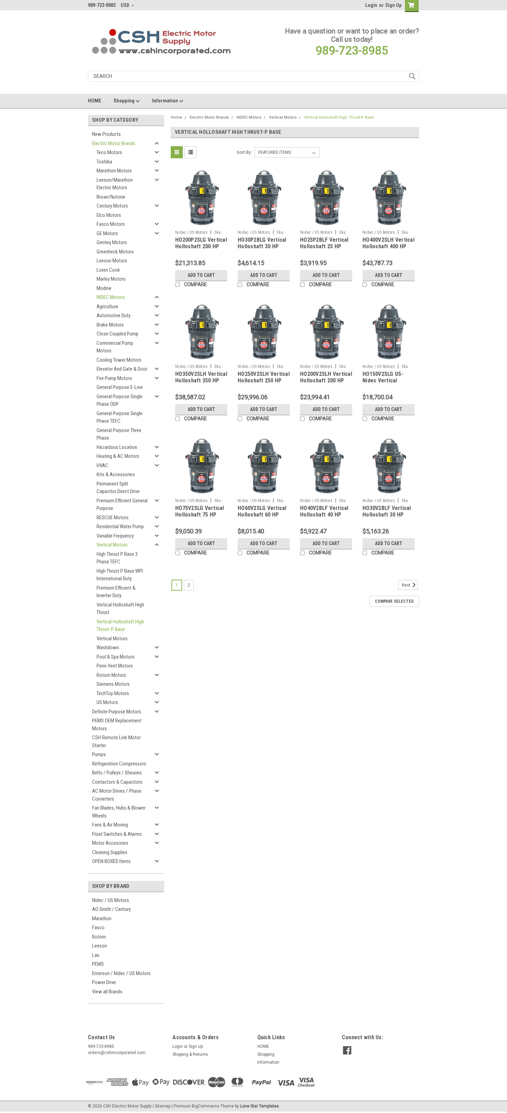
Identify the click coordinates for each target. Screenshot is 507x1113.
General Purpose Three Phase (119, 434)
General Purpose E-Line (120, 387)
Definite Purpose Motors (116, 712)
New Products (106, 134)
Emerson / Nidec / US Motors (121, 973)
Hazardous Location (117, 447)
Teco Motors (109, 152)
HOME (94, 101)
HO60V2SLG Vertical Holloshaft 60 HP (262, 511)
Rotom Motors (111, 675)
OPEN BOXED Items (111, 861)
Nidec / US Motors (110, 900)
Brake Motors (110, 325)
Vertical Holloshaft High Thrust (120, 609)
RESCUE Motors (113, 517)
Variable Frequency (115, 536)
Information (165, 101)
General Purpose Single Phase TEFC (119, 417)
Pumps (99, 754)
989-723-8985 (352, 50)
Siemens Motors (113, 684)
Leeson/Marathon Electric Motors (115, 184)
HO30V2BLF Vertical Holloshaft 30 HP (386, 511)
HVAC (102, 465)
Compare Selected (394, 601)
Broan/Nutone (111, 197)
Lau (95, 955)
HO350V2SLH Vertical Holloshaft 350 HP (201, 377)
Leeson (99, 946)
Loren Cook (108, 270)
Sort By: (244, 152)
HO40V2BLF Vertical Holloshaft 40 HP (324, 511)
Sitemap (162, 1106)
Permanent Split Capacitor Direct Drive (118, 488)
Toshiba (104, 162)
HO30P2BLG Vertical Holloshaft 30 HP (262, 243)
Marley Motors (111, 279)
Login (371, 5)
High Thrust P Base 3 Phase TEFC (117, 558)
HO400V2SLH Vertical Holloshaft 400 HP (388, 243)
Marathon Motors (114, 171)
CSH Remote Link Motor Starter (116, 741)
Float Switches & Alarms (117, 834)
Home (176, 117)
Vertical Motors (112, 545)
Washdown (108, 647)
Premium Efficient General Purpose (122, 505)
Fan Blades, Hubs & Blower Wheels (119, 812)
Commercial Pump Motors (115, 347)
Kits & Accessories (116, 474)
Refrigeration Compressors (119, 764)
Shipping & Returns (190, 1054)
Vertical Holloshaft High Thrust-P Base (120, 626)
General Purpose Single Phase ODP (119, 400)
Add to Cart (201, 275)
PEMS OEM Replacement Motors (116, 725)
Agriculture (107, 306)
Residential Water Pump (120, 526)
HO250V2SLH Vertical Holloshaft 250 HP (264, 377)
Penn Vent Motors (115, 666)
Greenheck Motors (115, 252)
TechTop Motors (113, 693)
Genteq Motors (112, 242)
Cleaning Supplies (109, 852)
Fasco (98, 927)
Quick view (201, 221)
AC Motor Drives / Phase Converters (116, 795)
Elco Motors (109, 215)
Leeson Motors (112, 261)
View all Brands (107, 992)
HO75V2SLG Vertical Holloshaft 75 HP (199, 511)
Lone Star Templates (259, 1106)
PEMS (98, 964)
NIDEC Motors (111, 297)
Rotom (99, 937)
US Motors (107, 702)
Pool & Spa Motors (116, 657)
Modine (104, 288)
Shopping (124, 101)
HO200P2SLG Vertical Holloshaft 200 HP (201, 243)
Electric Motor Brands (113, 143)
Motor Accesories (110, 843)
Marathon (101, 918)
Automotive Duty (113, 315)
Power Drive (104, 982)
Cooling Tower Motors (119, 360)
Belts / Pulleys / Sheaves (117, 773)
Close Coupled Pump (117, 334)
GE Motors (107, 233)
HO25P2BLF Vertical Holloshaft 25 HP (324, 243)
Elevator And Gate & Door (122, 369)
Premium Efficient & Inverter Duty (116, 592)
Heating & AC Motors (118, 456)
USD (125, 5)
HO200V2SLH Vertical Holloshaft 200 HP (326, 377)
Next (406, 585)
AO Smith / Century (111, 909)
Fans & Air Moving (110, 825)
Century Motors (112, 206)
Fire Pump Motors (114, 378)
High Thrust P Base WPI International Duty (120, 575)
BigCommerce (205, 1106)
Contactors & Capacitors (117, 782)
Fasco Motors (111, 224)
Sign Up (393, 5)
